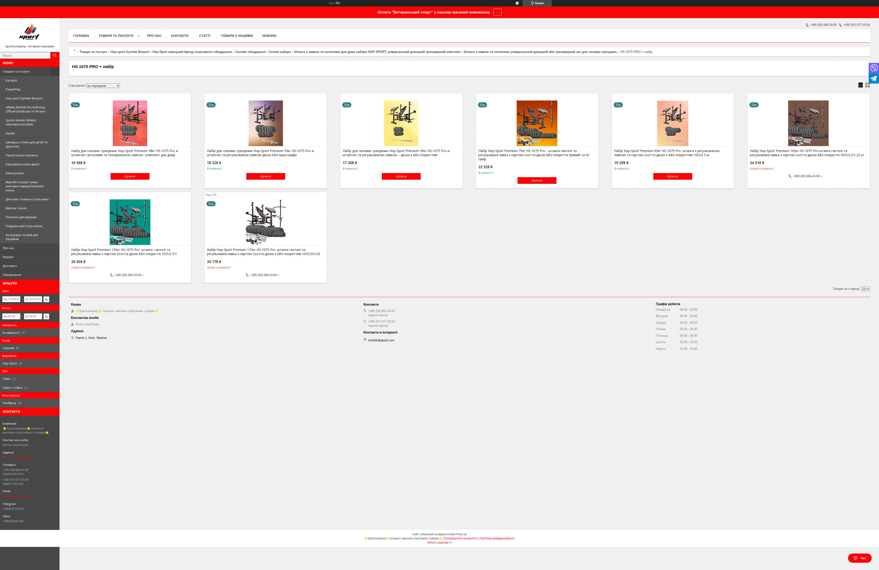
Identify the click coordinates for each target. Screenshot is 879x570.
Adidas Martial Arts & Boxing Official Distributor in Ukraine (26, 109)
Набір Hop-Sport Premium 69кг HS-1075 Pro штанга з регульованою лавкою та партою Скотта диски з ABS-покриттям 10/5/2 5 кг (667, 153)
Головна (81, 36)
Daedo (10, 133)
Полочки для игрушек (21, 217)
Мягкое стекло (16, 208)
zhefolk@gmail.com (16, 496)
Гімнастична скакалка (22, 155)
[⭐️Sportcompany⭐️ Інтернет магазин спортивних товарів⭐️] (29, 33)
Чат (863, 558)
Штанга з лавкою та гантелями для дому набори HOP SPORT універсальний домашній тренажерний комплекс (377, 52)
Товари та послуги (16, 71)
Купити (130, 176)
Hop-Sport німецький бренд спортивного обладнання (192, 52)
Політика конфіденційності (497, 538)
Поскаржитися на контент (461, 538)
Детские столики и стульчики (27, 199)
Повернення (12, 275)
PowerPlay (13, 89)
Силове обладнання (250, 52)
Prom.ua (461, 534)
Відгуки (8, 257)
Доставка (10, 266)
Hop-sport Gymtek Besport (24, 98)
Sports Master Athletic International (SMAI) (21, 122)
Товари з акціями (237, 36)
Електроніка (15, 173)
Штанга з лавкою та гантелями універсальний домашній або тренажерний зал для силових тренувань (540, 52)
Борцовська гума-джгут (23, 164)
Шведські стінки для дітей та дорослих (27, 144)
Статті (204, 36)
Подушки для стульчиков (24, 226)
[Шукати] (55, 55)
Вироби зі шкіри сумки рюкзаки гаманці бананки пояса (25, 186)
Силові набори (280, 52)
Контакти (179, 36)
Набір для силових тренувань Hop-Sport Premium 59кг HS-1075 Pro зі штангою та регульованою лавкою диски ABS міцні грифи (260, 153)
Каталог (11, 80)
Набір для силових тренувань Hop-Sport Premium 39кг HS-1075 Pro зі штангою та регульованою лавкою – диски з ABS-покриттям (396, 153)
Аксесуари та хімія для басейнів (22, 237)
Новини (269, 36)
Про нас (8, 248)
